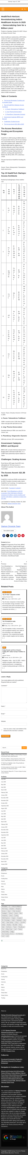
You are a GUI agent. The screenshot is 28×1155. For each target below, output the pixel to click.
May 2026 (3, 784)
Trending (9, 592)
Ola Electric (9, 927)
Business (4, 911)
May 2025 (3, 816)
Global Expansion (6, 917)
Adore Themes (15, 1153)
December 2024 (4, 829)
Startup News (4, 894)
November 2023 (4, 859)
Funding (16, 915)
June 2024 (3, 840)
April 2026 (3, 787)
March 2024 (3, 848)
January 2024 (4, 853)
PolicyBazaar (21, 927)
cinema (16, 913)
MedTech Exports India (19, 550)
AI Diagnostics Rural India (13, 544)
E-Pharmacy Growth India (12, 548)
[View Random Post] (22, 9)
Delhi (21, 913)
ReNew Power (9, 929)
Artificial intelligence (16, 906)
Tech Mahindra (19, 933)
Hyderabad (19, 920)
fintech (11, 915)
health (13, 920)
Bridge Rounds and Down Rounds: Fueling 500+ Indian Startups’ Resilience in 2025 (13, 651)
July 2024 (3, 837)
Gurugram (19, 917)
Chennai (10, 913)
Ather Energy (5, 908)
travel (3, 936)
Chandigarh (4, 913)
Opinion (3, 889)
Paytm (15, 927)
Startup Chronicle (16, 1151)
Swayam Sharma (6, 655)
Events (2, 876)
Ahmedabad (4, 906)
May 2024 (3, 843)
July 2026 (3, 779)
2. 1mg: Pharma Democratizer (13, 111)
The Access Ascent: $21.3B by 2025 (14, 124)
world (7, 936)
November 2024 (4, 832)
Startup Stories (4, 897)
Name (3, 706)
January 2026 (4, 795)
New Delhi (15, 924)
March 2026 (3, 789)
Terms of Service (13, 1124)
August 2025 (4, 808)
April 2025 (3, 819)
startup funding (5, 931)
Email (3, 713)
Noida (3, 927)
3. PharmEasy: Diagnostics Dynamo (15, 114)
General (3, 881)
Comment (4, 685)
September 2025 (5, 805)
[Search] (25, 9)
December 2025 (4, 797)
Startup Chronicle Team (9, 33)
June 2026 (3, 781)
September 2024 (5, 835)
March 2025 (3, 821)
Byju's (9, 911)
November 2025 (4, 800)
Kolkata (3, 924)
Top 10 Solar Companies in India (11, 594)
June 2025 (3, 813)
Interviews (3, 883)
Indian (3, 922)
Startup (2, 891)
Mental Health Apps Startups (9, 552)
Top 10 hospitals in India (8, 621)
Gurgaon (13, 917)
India (24, 920)
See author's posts (9, 530)
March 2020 (3, 861)
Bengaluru (18, 908)
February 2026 (4, 792)
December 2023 (4, 856)
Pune (3, 929)
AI (9, 906)
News (8, 542)
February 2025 (4, 824)
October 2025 (4, 803)
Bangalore (12, 908)
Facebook (12, 488)
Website (3, 721)
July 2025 (3, 811)
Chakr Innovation (16, 911)
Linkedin (18, 488)
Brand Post (3, 870)
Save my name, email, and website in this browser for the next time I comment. (15, 729)
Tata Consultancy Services (8, 933)
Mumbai (9, 924)
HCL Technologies (6, 920)
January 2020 (4, 864)
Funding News (4, 878)
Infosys (17, 922)
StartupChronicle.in (18, 1015)
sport (15, 929)
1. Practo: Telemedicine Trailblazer (14, 109)
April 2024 (3, 845)
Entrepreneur (4, 873)
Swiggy (12, 931)
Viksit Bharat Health (13, 555)
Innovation (23, 922)
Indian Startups (9, 922)
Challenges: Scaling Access (12, 121)
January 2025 (4, 827)
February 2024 (4, 851)
